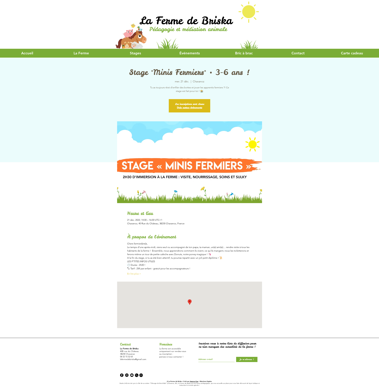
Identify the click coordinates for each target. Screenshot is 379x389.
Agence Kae (194, 381)
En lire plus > (134, 273)
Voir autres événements (189, 107)
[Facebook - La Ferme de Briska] (121, 375)
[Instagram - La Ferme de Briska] (127, 375)
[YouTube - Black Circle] (132, 375)
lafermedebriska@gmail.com (133, 359)
